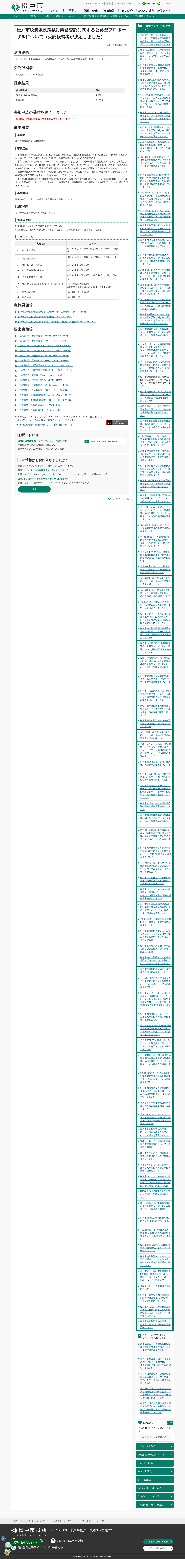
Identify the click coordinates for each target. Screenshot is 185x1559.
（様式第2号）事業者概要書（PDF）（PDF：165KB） (44, 350)
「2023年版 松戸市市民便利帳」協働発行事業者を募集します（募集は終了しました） (155, 605)
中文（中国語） (145, 1471)
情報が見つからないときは (151, 1455)
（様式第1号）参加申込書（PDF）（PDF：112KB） (43, 341)
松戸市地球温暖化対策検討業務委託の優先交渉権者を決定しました (155, 765)
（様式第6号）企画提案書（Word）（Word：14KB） (43, 385)
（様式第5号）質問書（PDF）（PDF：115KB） (40, 380)
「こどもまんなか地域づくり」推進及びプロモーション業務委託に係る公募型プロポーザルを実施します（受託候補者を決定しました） (155, 513)
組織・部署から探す (157, 1548)
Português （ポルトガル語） (152, 1505)
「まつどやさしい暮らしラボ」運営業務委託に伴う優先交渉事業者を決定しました (155, 1168)
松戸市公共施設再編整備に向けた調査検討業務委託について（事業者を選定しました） (155, 1298)
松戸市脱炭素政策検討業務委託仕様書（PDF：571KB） (44, 316)
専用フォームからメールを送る (104, 441)
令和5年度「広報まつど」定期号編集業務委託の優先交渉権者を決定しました (155, 528)
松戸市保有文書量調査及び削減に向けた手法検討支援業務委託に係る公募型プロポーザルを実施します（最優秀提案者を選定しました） (155, 181)
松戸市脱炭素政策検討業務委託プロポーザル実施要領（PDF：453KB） (52, 312)
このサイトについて (21, 1521)
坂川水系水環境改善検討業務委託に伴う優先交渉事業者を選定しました (155, 1106)
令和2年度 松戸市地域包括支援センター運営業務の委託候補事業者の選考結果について (155, 735)
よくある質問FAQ (146, 1446)
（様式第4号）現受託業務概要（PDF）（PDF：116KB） (45, 370)
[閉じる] (3, 1538)
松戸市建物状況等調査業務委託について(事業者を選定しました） (155, 1221)
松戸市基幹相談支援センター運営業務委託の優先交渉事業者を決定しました (155, 949)
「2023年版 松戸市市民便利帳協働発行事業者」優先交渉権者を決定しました (155, 922)
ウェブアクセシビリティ (62, 1521)
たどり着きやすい (36, 483)
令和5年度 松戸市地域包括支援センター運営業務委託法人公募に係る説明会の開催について (155, 593)
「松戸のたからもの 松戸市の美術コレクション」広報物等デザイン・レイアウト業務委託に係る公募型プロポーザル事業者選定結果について (155, 750)
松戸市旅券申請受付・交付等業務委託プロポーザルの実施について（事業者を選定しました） (155, 960)
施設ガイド (164, 10)
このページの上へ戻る (118, 499)
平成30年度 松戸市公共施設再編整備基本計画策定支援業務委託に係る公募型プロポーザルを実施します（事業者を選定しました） (155, 1061)
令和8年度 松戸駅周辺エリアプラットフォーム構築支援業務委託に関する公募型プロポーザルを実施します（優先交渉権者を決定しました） (155, 101)
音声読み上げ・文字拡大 (130, 3)
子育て (73, 10)
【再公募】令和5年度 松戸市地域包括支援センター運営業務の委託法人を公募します (155, 569)
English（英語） (146, 1463)
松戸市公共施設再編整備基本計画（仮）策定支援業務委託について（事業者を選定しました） (155, 1132)
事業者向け (34, 16)
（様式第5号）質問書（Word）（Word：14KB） (41, 375)
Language (150, 3)
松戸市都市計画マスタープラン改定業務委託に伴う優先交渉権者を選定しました (155, 1017)
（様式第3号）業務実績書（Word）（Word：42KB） (43, 355)
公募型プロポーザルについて (66, 16)
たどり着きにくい (80, 483)
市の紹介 (127, 10)
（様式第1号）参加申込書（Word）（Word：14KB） (43, 336)
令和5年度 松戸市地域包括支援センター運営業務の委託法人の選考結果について (155, 581)
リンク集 (100, 1521)
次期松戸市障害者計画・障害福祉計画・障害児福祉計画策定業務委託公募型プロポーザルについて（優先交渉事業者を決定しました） (155, 664)
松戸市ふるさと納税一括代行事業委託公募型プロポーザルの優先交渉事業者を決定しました (155, 777)
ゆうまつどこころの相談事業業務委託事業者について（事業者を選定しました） (155, 1156)
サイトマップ (166, 3)
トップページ (19, 16)
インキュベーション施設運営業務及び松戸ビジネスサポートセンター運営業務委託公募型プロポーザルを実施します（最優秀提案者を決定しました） (155, 350)
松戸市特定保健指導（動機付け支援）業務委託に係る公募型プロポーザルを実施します (155, 880)
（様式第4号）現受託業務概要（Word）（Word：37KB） (45, 365)
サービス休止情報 (84, 1521)
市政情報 (109, 10)
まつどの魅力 (146, 10)
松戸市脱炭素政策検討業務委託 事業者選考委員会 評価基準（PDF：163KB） (56, 321)
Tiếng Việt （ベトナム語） (150, 1488)
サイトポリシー (41, 1521)
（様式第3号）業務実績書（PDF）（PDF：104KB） (43, 360)
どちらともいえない (54, 474)
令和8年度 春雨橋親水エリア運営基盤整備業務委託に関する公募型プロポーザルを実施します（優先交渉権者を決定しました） (155, 163)
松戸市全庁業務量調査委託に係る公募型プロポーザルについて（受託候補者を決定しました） (155, 498)
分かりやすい (33, 474)
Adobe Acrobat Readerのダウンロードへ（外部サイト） (46, 425)
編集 (170, 1422)
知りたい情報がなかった (96, 474)
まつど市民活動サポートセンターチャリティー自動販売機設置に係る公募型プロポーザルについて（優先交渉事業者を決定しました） (155, 791)
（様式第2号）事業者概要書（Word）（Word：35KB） (44, 345)
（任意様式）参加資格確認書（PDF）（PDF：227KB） (44, 400)
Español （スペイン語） (150, 1496)
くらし (54, 10)
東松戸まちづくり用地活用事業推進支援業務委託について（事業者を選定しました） (155, 1144)
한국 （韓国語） (146, 1480)
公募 (47, 16)
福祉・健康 (91, 10)
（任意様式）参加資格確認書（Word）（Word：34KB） (44, 395)
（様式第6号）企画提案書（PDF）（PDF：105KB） (43, 390)
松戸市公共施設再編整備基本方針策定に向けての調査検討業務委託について (155, 1324)
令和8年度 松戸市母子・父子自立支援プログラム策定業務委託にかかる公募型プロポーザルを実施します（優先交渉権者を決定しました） (155, 199)
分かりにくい (73, 474)
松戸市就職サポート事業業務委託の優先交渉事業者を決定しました (155, 806)
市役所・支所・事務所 (158, 1542)
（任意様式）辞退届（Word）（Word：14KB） (40, 405)
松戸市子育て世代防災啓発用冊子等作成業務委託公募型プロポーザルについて (155, 1248)
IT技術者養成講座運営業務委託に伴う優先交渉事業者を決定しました (155, 1194)
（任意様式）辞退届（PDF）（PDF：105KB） (40, 410)
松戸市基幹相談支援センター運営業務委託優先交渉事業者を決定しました (155, 723)
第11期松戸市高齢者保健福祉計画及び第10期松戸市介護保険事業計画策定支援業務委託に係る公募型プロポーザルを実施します (155, 836)
